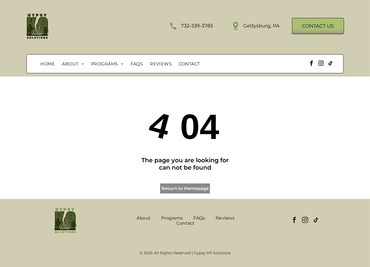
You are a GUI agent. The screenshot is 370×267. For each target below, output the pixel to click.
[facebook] (311, 64)
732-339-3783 (197, 26)
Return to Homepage (185, 188)
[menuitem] (48, 64)
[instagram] (321, 64)
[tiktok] (330, 64)
